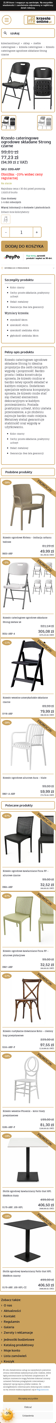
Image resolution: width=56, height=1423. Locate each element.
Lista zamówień (15, 1356)
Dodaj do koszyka (24, 246)
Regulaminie (43, 1389)
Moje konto (12, 1350)
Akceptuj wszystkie (28, 1398)
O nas (8, 1305)
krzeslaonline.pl (10, 43)
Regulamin (12, 1322)
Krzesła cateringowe (30, 47)
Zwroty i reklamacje (18, 1332)
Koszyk (9, 1361)
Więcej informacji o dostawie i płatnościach (25, 207)
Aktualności (12, 1311)
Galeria (9, 1327)
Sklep (26, 43)
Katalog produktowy (19, 1345)
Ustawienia (28, 1415)
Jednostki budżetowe (19, 1339)
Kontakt (9, 1316)
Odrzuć (28, 1407)
